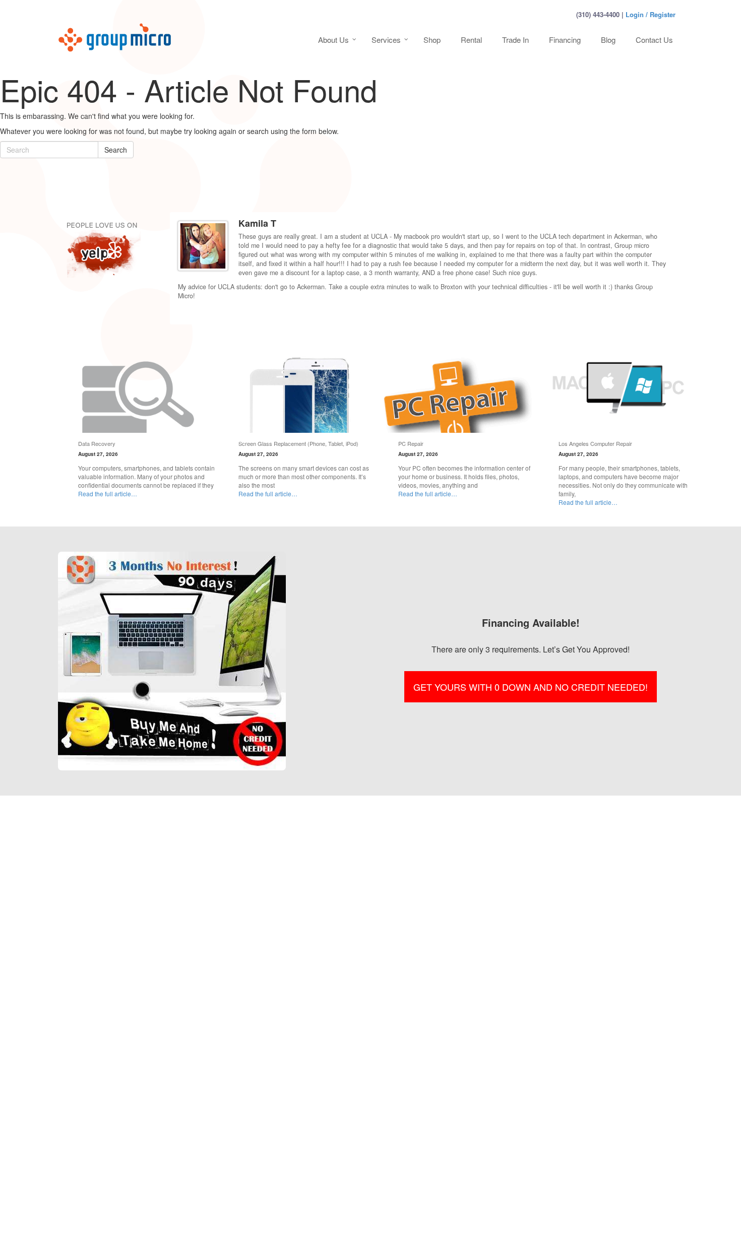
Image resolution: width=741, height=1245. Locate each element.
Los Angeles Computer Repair (595, 443)
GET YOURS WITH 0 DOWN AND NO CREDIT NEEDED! (530, 686)
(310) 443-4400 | (600, 14)
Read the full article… (107, 493)
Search (115, 150)
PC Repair (410, 443)
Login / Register (650, 14)
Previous (655, 313)
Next (664, 313)
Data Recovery (96, 443)
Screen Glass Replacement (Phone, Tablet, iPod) (298, 443)
